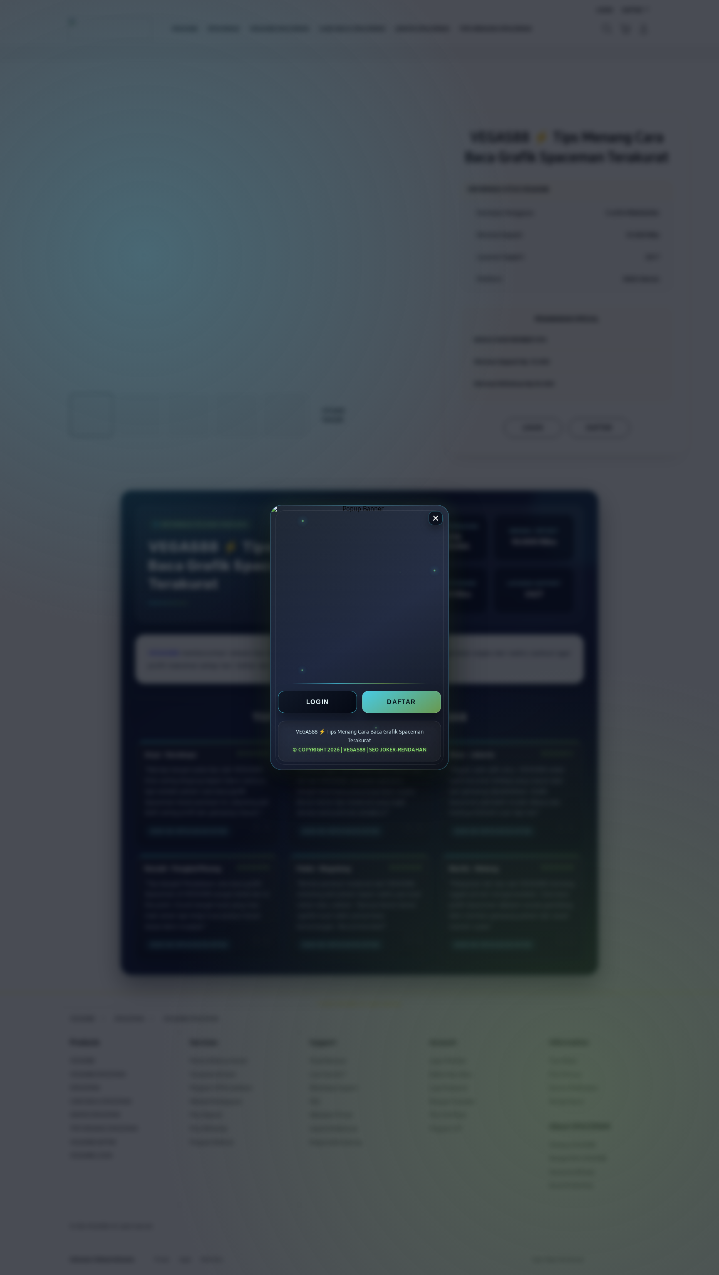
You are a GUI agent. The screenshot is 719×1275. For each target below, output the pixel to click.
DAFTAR (401, 701)
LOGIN (317, 701)
